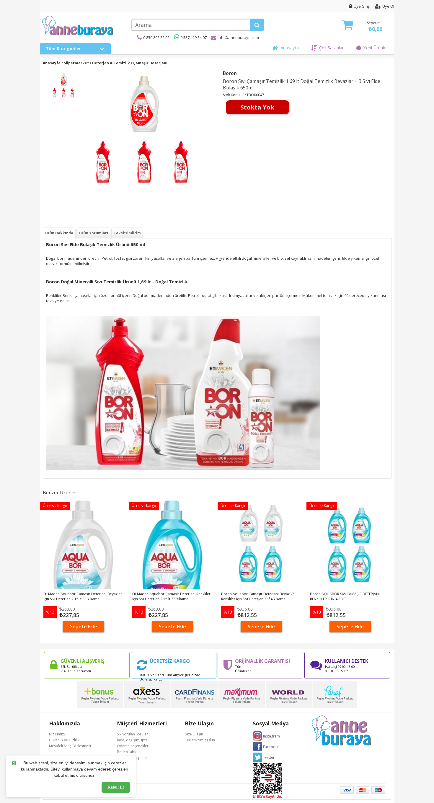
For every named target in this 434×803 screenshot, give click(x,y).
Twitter (269, 757)
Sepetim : (374, 26)
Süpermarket (76, 63)
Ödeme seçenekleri (133, 745)
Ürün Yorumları (93, 232)
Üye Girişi (362, 6)
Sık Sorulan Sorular (132, 734)
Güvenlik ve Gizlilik (64, 740)
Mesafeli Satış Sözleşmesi (70, 745)
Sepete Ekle (83, 626)
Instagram (271, 736)
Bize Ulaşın (194, 734)
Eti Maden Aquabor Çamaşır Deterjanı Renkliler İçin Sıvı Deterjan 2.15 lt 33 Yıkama (171, 596)
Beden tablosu (129, 751)
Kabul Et (115, 787)
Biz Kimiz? (57, 734)
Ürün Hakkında (59, 232)
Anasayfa (288, 47)
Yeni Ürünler (374, 47)
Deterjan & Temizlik (111, 63)
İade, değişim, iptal (133, 740)
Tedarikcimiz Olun (200, 740)
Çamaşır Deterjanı (150, 63)
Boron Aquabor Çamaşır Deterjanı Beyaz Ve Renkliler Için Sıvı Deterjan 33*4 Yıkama (258, 596)
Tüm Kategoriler (64, 48)
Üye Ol (388, 6)
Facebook (271, 746)
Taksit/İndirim (127, 232)
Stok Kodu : (232, 94)
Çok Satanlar (330, 47)
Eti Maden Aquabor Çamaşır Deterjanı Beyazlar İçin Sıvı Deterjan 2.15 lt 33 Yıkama (82, 596)
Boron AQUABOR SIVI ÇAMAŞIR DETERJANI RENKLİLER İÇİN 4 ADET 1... (345, 596)
